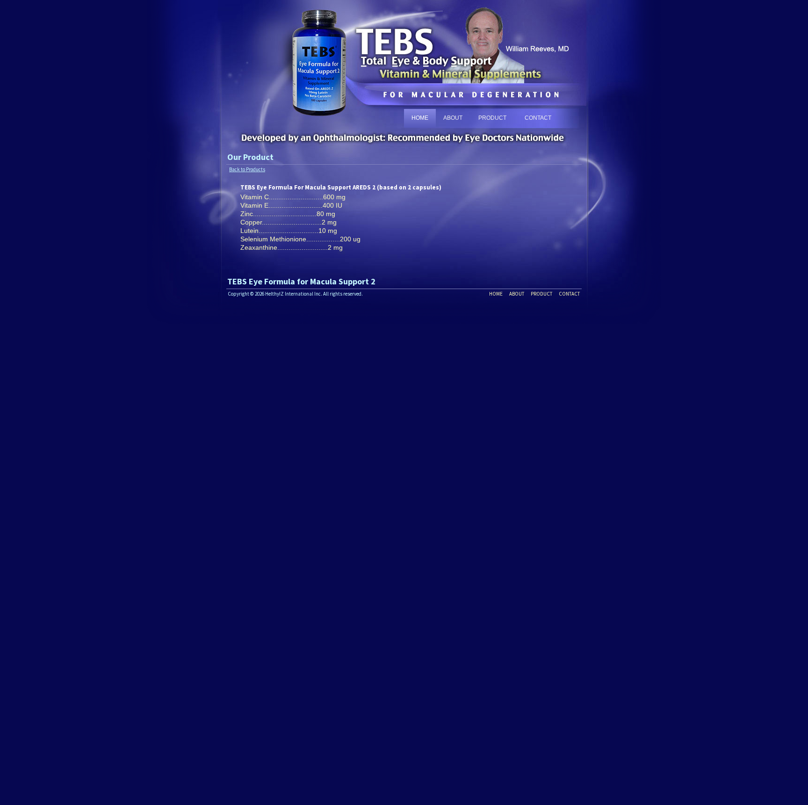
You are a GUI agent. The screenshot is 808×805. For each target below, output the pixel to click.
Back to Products (247, 169)
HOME (419, 118)
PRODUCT (492, 118)
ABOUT (452, 118)
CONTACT (538, 118)
